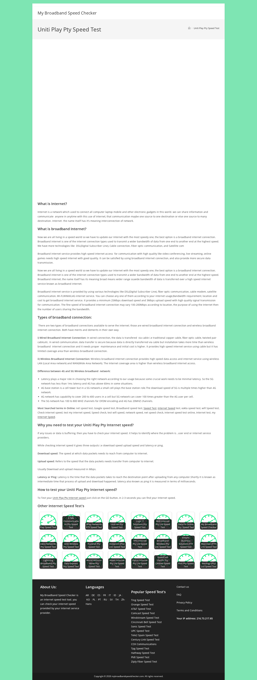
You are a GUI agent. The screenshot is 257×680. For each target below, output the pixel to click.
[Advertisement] (128, 57)
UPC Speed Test (140, 630)
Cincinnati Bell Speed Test (146, 622)
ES (99, 595)
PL (94, 599)
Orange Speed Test (142, 604)
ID (115, 595)
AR (87, 595)
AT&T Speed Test (141, 608)
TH (117, 599)
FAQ (179, 594)
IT (110, 595)
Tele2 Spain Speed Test (144, 635)
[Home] (189, 28)
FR (104, 595)
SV (111, 599)
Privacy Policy (184, 602)
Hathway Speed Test (143, 652)
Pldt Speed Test (140, 657)
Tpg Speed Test (140, 648)
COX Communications (143, 644)
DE (93, 595)
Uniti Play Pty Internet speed (69, 497)
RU (105, 599)
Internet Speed (166, 408)
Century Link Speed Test (145, 639)
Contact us (183, 586)
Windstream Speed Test (145, 617)
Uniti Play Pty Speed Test (206, 28)
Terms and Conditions (189, 610)
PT (99, 599)
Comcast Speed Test (143, 613)
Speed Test (150, 408)
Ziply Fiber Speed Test (144, 661)
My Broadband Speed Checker (67, 13)
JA (120, 595)
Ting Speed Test (140, 600)
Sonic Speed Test (141, 626)
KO (88, 599)
